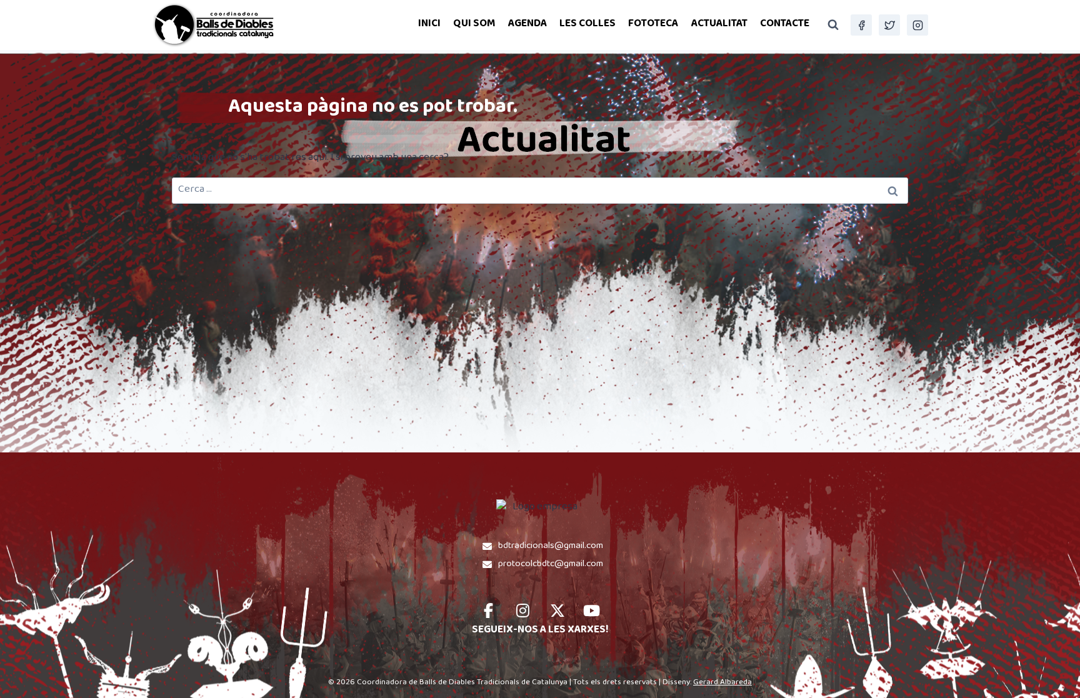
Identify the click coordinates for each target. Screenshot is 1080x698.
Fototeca (653, 24)
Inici (429, 24)
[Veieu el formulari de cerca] (833, 25)
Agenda (527, 24)
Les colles (587, 24)
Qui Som (474, 24)
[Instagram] (917, 25)
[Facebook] (861, 25)
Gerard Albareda (722, 683)
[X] (889, 25)
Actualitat (719, 24)
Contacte (784, 24)
